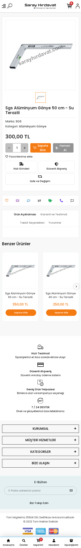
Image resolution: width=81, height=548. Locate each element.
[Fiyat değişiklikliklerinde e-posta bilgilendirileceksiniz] (51, 200)
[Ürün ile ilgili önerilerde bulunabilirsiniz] (73, 200)
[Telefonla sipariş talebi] (62, 200)
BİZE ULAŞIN (40, 463)
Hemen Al (65, 148)
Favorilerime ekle (21, 157)
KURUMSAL (41, 428)
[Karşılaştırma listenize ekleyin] (40, 200)
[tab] (25, 214)
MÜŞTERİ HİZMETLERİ (40, 440)
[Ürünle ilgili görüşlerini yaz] (29, 200)
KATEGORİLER (40, 451)
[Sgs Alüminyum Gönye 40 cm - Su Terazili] (61, 271)
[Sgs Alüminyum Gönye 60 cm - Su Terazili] (20, 271)
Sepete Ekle (43, 148)
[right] (76, 287)
